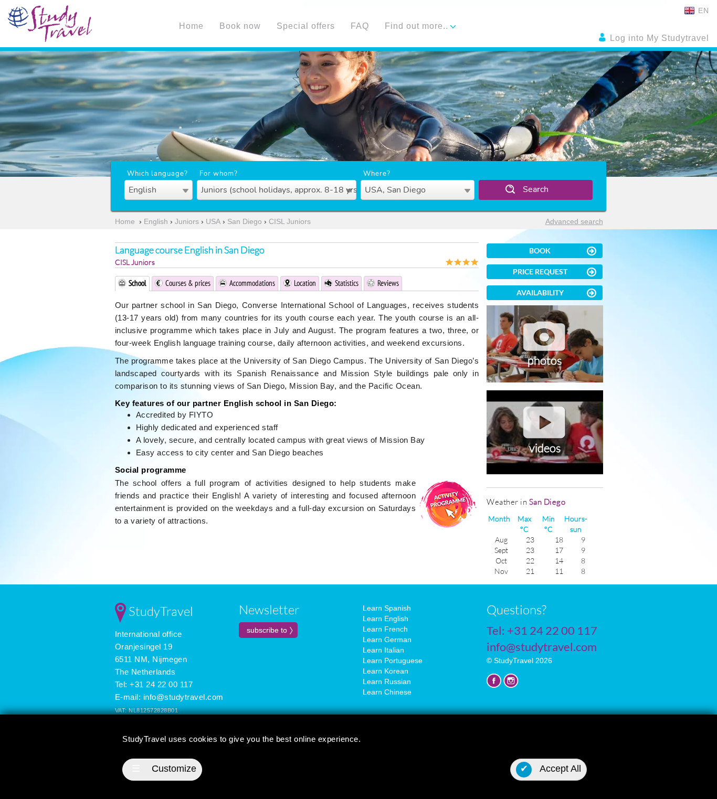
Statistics (346, 283)
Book (540, 250)
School (137, 283)
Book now (240, 26)
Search (536, 189)
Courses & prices (187, 283)
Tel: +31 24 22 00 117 (154, 684)
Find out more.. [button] (418, 26)
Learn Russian (387, 681)
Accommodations (252, 283)
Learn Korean (385, 671)
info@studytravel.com (183, 697)
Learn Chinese (387, 692)
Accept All (551, 768)
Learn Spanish (387, 608)
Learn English (385, 618)
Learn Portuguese (393, 660)
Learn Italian (383, 650)
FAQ (360, 26)
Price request (540, 271)
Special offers (306, 26)
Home (191, 26)
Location (305, 283)
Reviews (388, 283)
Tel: (542, 630)
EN (702, 10)
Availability (540, 292)
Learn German (387, 639)
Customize (164, 768)
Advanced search (574, 221)
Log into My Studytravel (658, 38)
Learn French (385, 629)
